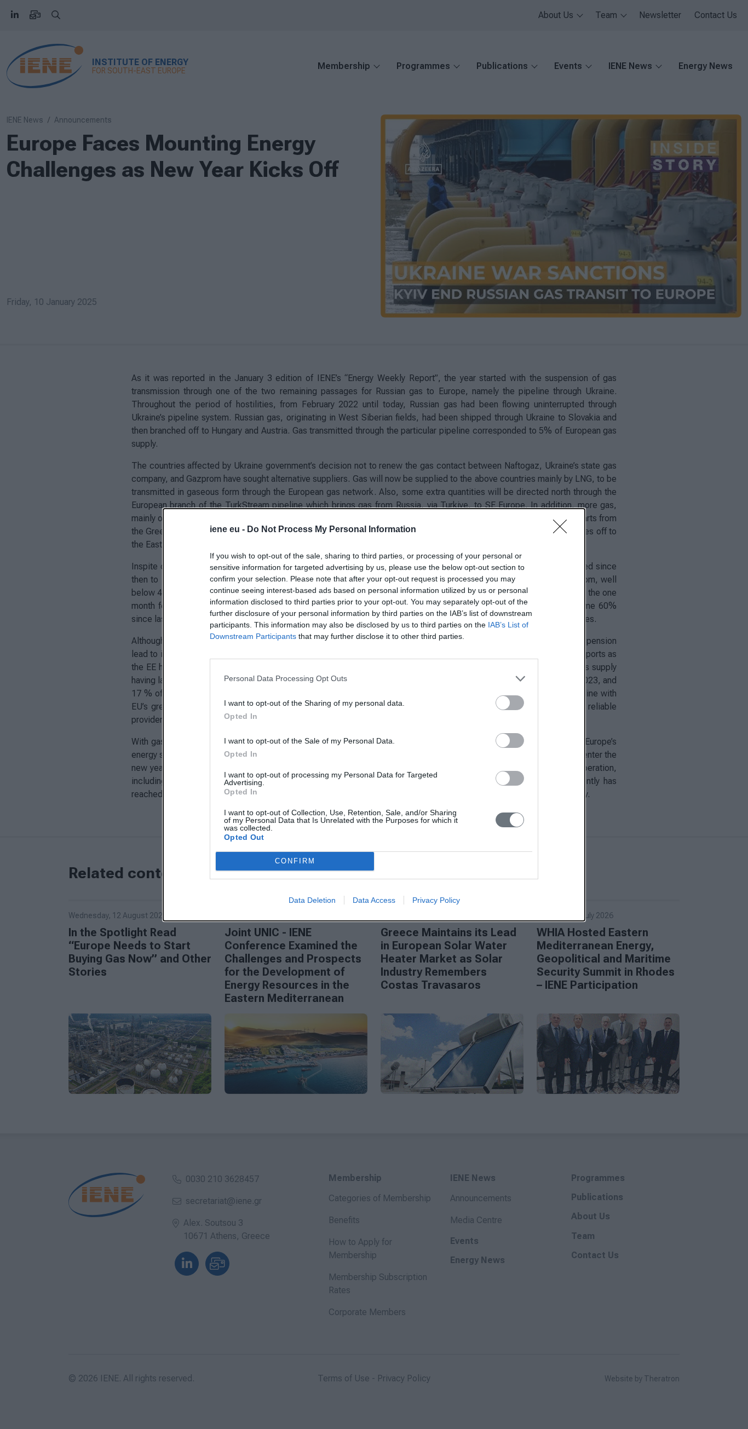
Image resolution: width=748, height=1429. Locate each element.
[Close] (563, 530)
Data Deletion (312, 900)
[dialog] (374, 715)
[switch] (510, 702)
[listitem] (374, 678)
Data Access (374, 900)
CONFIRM (295, 861)
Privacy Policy (436, 900)
